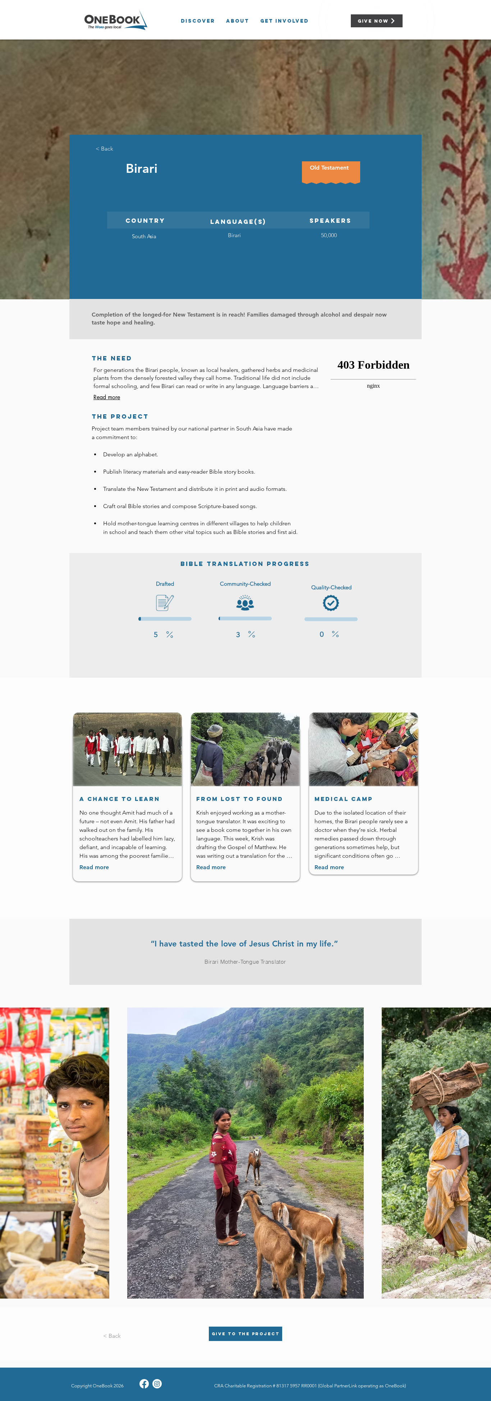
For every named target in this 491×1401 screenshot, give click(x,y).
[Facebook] (144, 1383)
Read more (106, 397)
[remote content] (374, 403)
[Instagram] (157, 1383)
